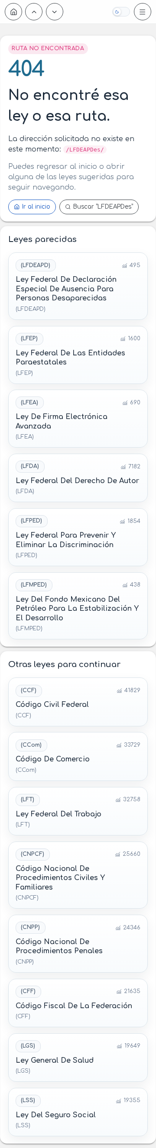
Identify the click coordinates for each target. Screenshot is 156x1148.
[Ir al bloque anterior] (33, 11)
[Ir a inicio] (13, 11)
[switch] (121, 11)
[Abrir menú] (142, 11)
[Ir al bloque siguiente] (54, 11)
